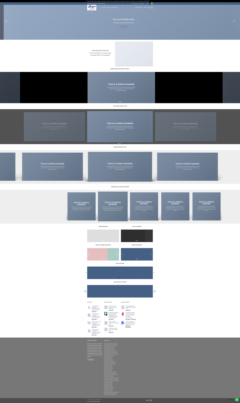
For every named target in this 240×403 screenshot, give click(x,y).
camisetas (116, 353)
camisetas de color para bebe (109, 362)
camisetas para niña (108, 370)
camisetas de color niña (108, 359)
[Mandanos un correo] (150, 3)
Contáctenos (142, 3)
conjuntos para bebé (108, 372)
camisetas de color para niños (109, 364)
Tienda (108, 7)
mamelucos (111, 376)
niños (117, 378)
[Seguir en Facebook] (146, 3)
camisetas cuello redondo (108, 355)
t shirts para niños (107, 394)
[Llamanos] (152, 3)
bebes (108, 343)
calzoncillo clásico (107, 349)
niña (114, 378)
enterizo (114, 372)
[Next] (234, 21)
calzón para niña (107, 351)
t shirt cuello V (115, 392)
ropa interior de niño (108, 384)
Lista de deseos (114, 7)
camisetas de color (107, 357)
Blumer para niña (114, 343)
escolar (105, 374)
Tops (111, 390)
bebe (105, 343)
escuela (109, 374)
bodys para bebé (113, 345)
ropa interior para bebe (108, 386)
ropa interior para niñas (108, 388)
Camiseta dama (114, 351)
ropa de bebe (116, 380)
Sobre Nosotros (135, 3)
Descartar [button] (151, 1)
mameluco (106, 376)
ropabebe (111, 380)
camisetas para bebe (108, 366)
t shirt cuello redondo (108, 392)
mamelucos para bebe (108, 378)
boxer (105, 347)
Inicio (104, 7)
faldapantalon (114, 374)
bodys (108, 345)
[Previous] (6, 21)
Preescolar (106, 380)
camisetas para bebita (108, 368)
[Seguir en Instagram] (148, 3)
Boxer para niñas (111, 347)
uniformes (114, 394)
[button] (138, 7)
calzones (113, 349)
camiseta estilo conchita (108, 353)
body (105, 345)
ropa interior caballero (108, 382)
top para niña (106, 390)
